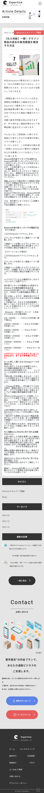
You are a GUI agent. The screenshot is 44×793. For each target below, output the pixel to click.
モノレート (13, 399)
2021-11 (6, 527)
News (4, 497)
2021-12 (6, 521)
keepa (31, 370)
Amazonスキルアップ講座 (13, 491)
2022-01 (6, 515)
